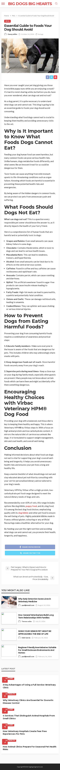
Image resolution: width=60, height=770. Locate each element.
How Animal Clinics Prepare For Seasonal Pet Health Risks (29, 748)
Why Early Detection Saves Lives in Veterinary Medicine (34, 600)
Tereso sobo (27, 621)
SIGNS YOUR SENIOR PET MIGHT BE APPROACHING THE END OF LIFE (34, 632)
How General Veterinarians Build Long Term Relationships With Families (36, 616)
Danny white (12, 34)
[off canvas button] (3, 3)
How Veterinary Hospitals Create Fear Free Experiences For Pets (25, 732)
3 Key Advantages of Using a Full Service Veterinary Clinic (29, 686)
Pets (7, 21)
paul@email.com (28, 605)
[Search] (56, 3)
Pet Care (9, 678)
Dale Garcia (26, 638)
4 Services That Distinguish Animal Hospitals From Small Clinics (29, 717)
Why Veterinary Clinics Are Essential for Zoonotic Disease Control (28, 701)
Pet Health (10, 694)
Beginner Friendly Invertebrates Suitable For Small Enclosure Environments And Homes (37, 650)
